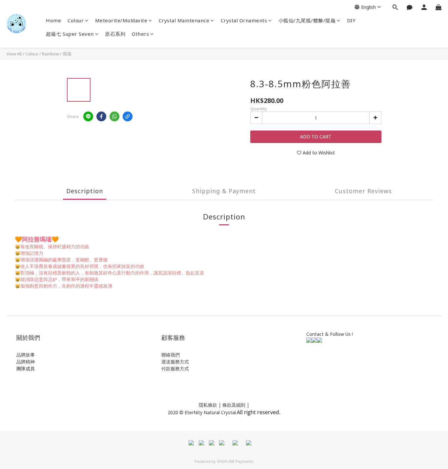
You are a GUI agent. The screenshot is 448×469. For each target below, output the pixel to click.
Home (53, 20)
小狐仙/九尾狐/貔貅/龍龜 (307, 20)
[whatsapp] (114, 116)
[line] (88, 116)
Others (140, 34)
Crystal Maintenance (184, 20)
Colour (76, 20)
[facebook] (101, 116)
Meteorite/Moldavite (121, 20)
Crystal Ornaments (244, 20)
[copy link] (127, 116)
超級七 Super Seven (70, 34)
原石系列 (115, 34)
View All (14, 54)
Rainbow (50, 54)
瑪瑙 (67, 54)
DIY (351, 20)
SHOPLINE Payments (235, 461)
